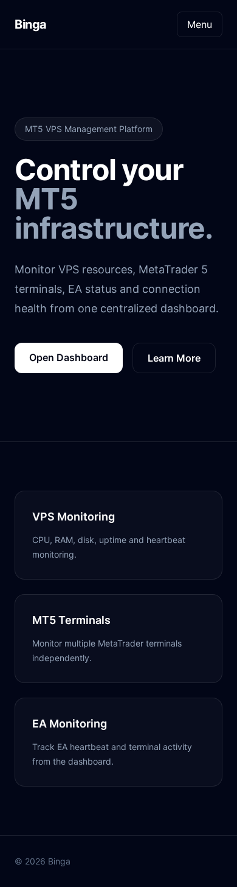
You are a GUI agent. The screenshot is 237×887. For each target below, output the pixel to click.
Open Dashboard (68, 357)
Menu (199, 24)
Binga (31, 24)
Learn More (174, 358)
